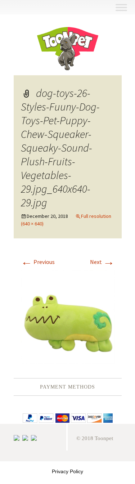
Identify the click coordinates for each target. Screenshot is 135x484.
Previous (38, 261)
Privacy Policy (67, 471)
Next (102, 261)
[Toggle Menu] (121, 7)
